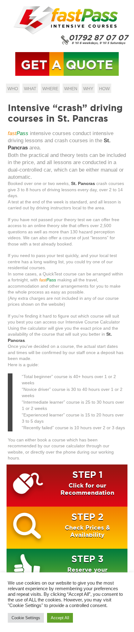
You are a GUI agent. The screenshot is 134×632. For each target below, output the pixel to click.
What (30, 88)
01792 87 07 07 (98, 37)
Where (50, 88)
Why (88, 88)
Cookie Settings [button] (26, 617)
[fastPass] (65, 33)
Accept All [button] (60, 617)
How (104, 88)
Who (12, 88)
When (70, 88)
